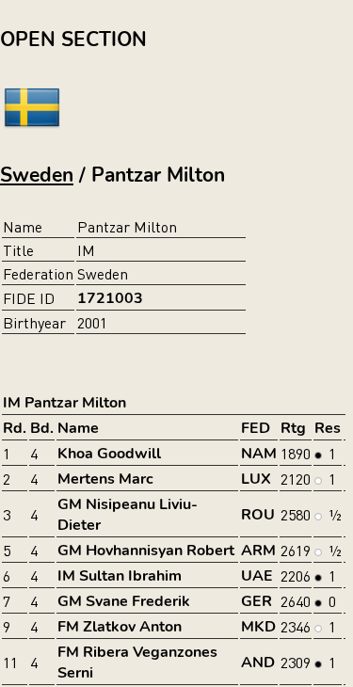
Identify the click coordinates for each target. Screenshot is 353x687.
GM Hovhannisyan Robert (145, 550)
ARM (258, 550)
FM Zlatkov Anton (119, 626)
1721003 (110, 298)
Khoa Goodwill (109, 453)
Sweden (36, 175)
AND (258, 662)
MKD (258, 626)
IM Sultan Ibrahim (119, 576)
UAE (257, 576)
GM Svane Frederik (123, 601)
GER (256, 601)
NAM (259, 453)
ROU (258, 514)
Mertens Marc (105, 479)
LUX (256, 479)
